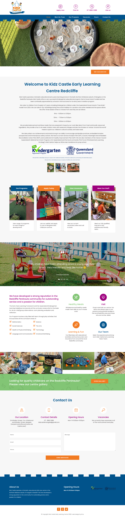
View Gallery (99, 381)
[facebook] (58, 509)
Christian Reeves (62, 275)
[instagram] (62, 509)
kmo (82, 514)
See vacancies (100, 72)
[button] (59, 279)
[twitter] (66, 509)
